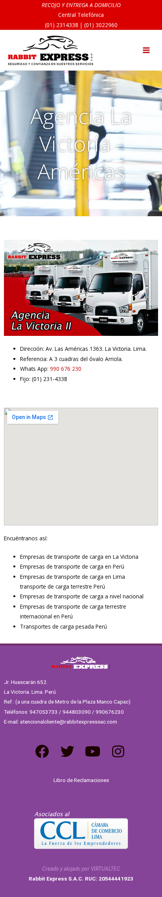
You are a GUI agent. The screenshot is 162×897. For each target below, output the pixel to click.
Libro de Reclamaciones (81, 780)
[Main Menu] (146, 50)
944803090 (77, 712)
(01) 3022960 (101, 25)
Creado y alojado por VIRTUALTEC (81, 869)
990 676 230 (65, 368)
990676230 (110, 712)
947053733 (43, 712)
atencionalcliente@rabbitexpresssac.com (68, 721)
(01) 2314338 (61, 25)
